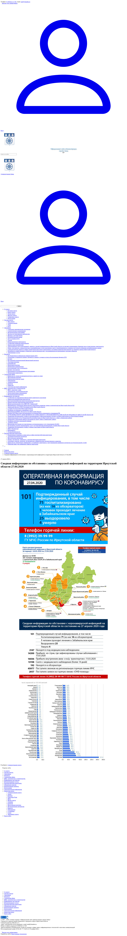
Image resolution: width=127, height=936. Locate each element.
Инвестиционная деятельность (17, 342)
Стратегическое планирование (17, 331)
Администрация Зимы (7, 174)
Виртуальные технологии (19, 934)
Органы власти (8, 320)
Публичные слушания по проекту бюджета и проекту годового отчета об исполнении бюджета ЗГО (37, 357)
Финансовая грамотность (15, 373)
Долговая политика (13, 362)
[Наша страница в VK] (2, 931)
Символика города (13, 317)
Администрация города (14, 765)
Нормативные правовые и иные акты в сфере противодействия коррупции (30, 435)
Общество (11, 385)
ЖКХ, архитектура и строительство (14, 388)
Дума (9, 324)
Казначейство (12, 363)
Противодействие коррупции (13, 433)
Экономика (7, 328)
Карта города (11, 312)
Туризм (10, 340)
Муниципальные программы (16, 332)
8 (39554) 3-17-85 (11, 2)
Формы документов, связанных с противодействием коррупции (26, 439)
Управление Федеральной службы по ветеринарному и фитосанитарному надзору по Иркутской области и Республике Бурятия (45, 416)
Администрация (12, 323)
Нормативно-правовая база (16, 366)
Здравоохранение (13, 382)
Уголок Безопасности (14, 432)
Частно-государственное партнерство (19, 334)
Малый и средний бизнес (15, 335)
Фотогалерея (11, 318)
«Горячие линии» (13, 422)
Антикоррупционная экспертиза (17, 436)
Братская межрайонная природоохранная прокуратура (24, 401)
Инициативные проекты (11, 907)
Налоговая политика (14, 365)
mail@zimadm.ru (25, 2)
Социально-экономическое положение (19, 329)
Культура (10, 383)
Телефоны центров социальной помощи (19, 421)
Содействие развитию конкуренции (18, 343)
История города (12, 310)
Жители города (12, 315)
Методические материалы (15, 438)
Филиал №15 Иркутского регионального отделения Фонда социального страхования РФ (34, 413)
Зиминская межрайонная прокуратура (19, 399)
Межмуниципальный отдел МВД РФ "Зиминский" (23, 404)
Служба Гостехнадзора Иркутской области (20, 408)
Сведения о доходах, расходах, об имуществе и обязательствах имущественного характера (34, 441)
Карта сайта (7, 913)
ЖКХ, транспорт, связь (14, 390)
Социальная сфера (9, 374)
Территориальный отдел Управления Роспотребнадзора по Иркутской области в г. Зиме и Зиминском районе (40, 418)
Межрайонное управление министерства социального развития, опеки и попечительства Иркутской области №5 (41, 405)
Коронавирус (11, 430)
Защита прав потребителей (15, 345)
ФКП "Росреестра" (13, 428)
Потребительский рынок (15, 337)
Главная (6, 450)
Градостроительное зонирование (17, 393)
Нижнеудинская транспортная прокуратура (20, 402)
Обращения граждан (10, 906)
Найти (19, 306)
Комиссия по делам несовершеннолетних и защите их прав (25, 376)
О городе (7, 309)
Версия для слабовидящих (10, 3)
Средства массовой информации (17, 387)
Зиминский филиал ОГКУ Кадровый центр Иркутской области (26, 407)
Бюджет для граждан (14, 369)
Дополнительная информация (13, 910)
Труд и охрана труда (13, 338)
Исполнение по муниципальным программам (21, 371)
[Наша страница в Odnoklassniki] (1, 931)
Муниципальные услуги (11, 903)
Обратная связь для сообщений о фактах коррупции (23, 444)
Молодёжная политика (14, 377)
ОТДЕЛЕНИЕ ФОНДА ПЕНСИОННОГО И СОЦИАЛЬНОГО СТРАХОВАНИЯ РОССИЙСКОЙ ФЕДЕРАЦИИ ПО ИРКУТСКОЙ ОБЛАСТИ (50, 414)
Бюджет (10, 359)
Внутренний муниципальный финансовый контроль (23, 360)
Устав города (11, 314)
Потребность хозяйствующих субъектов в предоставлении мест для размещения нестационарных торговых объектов (42, 351)
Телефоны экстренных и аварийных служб (20, 410)
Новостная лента (9, 451)
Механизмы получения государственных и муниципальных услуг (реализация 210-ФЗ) (33, 424)
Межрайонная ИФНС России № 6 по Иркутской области (24, 411)
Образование (11, 380)
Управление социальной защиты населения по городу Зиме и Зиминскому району (32, 419)
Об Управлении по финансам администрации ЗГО (22, 355)
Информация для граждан (11, 396)
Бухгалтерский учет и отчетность (17, 368)
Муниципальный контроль (15, 394)
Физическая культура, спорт (16, 379)
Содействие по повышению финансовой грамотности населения (27, 397)
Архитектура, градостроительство (18, 391)
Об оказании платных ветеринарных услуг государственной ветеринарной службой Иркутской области (38, 425)
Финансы (7, 354)
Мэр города (11, 321)
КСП (9, 326)
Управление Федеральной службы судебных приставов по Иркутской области (31, 427)
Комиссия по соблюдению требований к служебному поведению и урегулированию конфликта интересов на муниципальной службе (47, 442)
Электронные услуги (14, 352)
